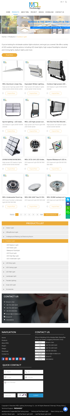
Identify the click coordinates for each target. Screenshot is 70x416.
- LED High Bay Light (12, 256)
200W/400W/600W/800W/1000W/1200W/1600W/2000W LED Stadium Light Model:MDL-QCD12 (12, 159)
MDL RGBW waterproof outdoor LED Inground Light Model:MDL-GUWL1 (57, 197)
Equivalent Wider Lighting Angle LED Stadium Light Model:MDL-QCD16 (35, 84)
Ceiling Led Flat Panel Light (39, 411)
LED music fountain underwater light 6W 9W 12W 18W (12, 201)
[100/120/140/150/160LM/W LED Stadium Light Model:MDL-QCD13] (57, 108)
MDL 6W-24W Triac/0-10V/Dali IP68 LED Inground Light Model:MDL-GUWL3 (35, 197)
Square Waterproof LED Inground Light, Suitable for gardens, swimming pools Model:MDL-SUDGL (57, 159)
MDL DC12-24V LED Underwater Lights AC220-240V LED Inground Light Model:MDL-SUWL (35, 159)
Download (49, 12)
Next (41, 214)
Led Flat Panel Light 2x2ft (25, 414)
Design (41, 12)
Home (8, 12)
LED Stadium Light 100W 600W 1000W (57, 88)
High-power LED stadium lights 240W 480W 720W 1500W (34, 88)
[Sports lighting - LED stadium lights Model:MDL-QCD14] (12, 108)
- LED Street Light (11, 248)
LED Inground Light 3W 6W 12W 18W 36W (56, 163)
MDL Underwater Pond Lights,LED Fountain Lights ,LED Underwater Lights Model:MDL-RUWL (12, 197)
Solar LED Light (11, 285)
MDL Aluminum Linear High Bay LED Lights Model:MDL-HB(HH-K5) (12, 84)
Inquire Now (11, 93)
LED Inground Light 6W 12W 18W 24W (57, 201)
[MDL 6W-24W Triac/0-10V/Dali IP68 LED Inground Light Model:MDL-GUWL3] (35, 184)
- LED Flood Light (11, 253)
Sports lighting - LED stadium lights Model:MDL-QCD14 (12, 122)
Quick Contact (12, 365)
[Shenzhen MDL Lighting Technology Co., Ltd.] (35, 5)
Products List (35, 223)
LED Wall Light (10, 272)
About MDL (25, 12)
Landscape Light (11, 276)
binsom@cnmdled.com (53, 353)
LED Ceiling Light (11, 267)
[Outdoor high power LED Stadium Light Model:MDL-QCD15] (57, 70)
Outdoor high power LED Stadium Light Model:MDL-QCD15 (57, 84)
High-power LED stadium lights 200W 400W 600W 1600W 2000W (12, 165)
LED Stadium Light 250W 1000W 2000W (12, 126)
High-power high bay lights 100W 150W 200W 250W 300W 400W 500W (12, 89)
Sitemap (53, 405)
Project (34, 12)
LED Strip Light (10, 263)
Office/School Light (12, 232)
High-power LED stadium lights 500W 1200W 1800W (56, 126)
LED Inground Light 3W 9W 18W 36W (34, 163)
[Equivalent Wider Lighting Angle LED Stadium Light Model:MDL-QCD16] (35, 70)
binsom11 (48, 356)
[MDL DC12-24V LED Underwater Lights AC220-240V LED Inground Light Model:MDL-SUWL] (35, 146)
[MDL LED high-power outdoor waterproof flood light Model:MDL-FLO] (35, 108)
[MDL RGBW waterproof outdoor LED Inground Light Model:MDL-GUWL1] (57, 184)
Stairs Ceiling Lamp (57, 411)
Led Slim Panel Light (8, 414)
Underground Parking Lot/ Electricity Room (19, 236)
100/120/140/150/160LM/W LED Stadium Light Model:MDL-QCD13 (57, 122)
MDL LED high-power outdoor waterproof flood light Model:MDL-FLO (35, 122)
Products (15, 12)
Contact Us (59, 12)
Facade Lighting (11, 280)
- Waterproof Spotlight (13, 250)
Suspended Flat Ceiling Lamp (19, 411)
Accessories (9, 289)
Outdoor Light (22, 37)
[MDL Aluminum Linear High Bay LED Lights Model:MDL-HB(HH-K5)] (12, 70)
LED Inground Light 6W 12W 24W (35, 200)
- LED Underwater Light (13, 258)
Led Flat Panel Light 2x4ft (43, 414)
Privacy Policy (61, 405)
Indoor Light (10, 228)
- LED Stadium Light (12, 245)
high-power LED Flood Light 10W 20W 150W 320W (35, 126)
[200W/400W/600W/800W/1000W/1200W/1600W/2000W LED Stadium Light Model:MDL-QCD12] (12, 146)
